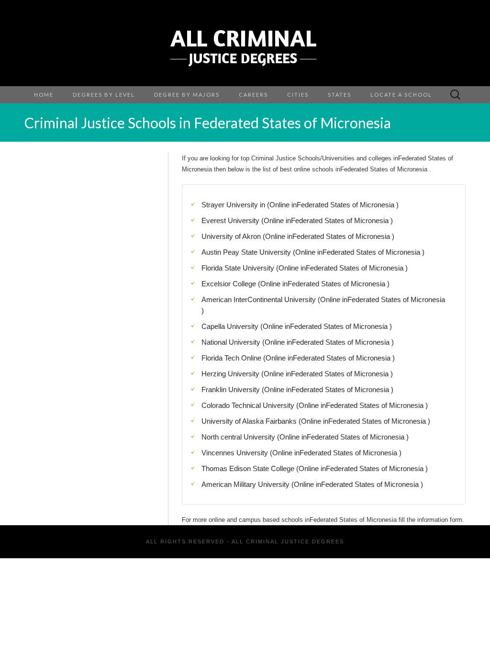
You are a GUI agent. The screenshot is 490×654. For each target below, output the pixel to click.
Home (44, 94)
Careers (253, 94)
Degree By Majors (187, 94)
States (339, 94)
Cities (298, 94)
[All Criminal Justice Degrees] (245, 43)
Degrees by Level (104, 94)
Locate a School (401, 94)
